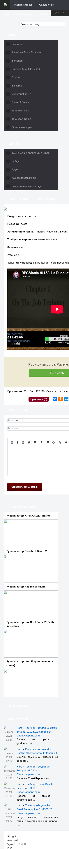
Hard (19, 727)
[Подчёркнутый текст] (23, 442)
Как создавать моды (24, 177)
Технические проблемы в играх (30, 152)
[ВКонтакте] (55, 399)
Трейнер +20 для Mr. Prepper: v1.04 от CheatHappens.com (33, 770)
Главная (17, 44)
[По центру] (41, 442)
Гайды (15, 161)
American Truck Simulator (27, 52)
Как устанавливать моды (26, 186)
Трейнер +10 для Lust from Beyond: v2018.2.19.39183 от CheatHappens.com (37, 731)
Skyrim (16, 77)
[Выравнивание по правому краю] (47, 442)
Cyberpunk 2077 (21, 93)
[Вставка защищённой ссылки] (66, 442)
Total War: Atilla (20, 110)
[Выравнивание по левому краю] (35, 442)
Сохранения (46, 4)
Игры (44, 14)
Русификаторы (23, 4)
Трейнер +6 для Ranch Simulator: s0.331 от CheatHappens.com (35, 788)
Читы (7, 14)
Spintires (17, 85)
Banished (17, 60)
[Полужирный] (12, 442)
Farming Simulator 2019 (26, 68)
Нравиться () (38, 399)
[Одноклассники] (60, 399)
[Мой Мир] (66, 399)
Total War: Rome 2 (22, 118)
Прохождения (25, 14)
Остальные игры (22, 127)
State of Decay (20, 102)
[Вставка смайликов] (54, 442)
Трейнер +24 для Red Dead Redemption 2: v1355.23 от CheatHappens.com (36, 809)
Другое (16, 169)
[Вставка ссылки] (60, 442)
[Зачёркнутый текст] (29, 442)
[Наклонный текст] (17, 442)
